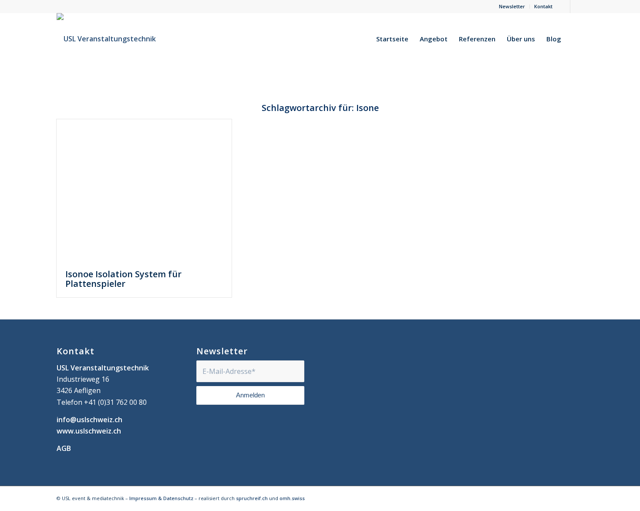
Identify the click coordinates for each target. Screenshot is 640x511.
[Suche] (575, 38)
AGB (64, 448)
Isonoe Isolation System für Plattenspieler (123, 278)
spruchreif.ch (252, 498)
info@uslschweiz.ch (89, 419)
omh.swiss (292, 498)
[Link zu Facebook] (563, 6)
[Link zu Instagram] (576, 6)
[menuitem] (512, 6)
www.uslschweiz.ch (89, 431)
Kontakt (543, 6)
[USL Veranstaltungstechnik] (106, 38)
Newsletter (512, 6)
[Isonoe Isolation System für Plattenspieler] (144, 190)
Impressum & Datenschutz (161, 498)
